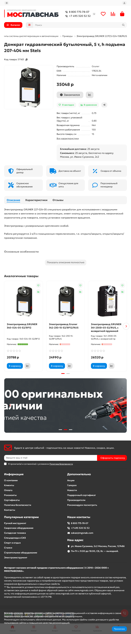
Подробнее (76, 622)
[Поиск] (123, 25)
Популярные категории (21, 517)
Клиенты (9, 485)
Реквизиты (10, 495)
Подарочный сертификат (81, 495)
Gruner (95, 66)
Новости (72, 490)
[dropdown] (6, 3)
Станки (8, 547)
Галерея (72, 485)
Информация (14, 474)
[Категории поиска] (29, 25)
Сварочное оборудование (18, 528)
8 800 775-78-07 (79, 11)
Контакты (9, 510)
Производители (76, 500)
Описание (13, 200)
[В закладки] (38, 285)
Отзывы (58, 200)
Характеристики (36, 200)
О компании (11, 480)
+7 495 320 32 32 (80, 16)
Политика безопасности (17, 505)
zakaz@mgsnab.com (82, 532)
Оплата (8, 490)
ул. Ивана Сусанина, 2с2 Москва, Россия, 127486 (98, 546)
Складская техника (15, 532)
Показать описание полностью (65, 262)
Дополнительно (79, 474)
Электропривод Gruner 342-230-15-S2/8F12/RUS (63, 326)
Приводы (67, 36)
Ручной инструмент (15, 523)
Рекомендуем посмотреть (82, 505)
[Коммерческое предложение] (89, 95)
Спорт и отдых (12, 542)
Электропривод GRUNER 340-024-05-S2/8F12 (22, 326)
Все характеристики (68, 138)
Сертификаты (12, 500)
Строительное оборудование (20, 552)
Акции (70, 480)
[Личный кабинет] (124, 3)
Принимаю (119, 629)
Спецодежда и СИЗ (15, 537)
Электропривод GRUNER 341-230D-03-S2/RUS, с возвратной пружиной (106, 328)
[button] (5, 326)
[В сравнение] (38, 291)
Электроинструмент (15, 557)
